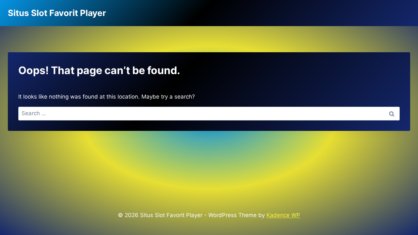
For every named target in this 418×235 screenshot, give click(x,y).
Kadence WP (283, 215)
